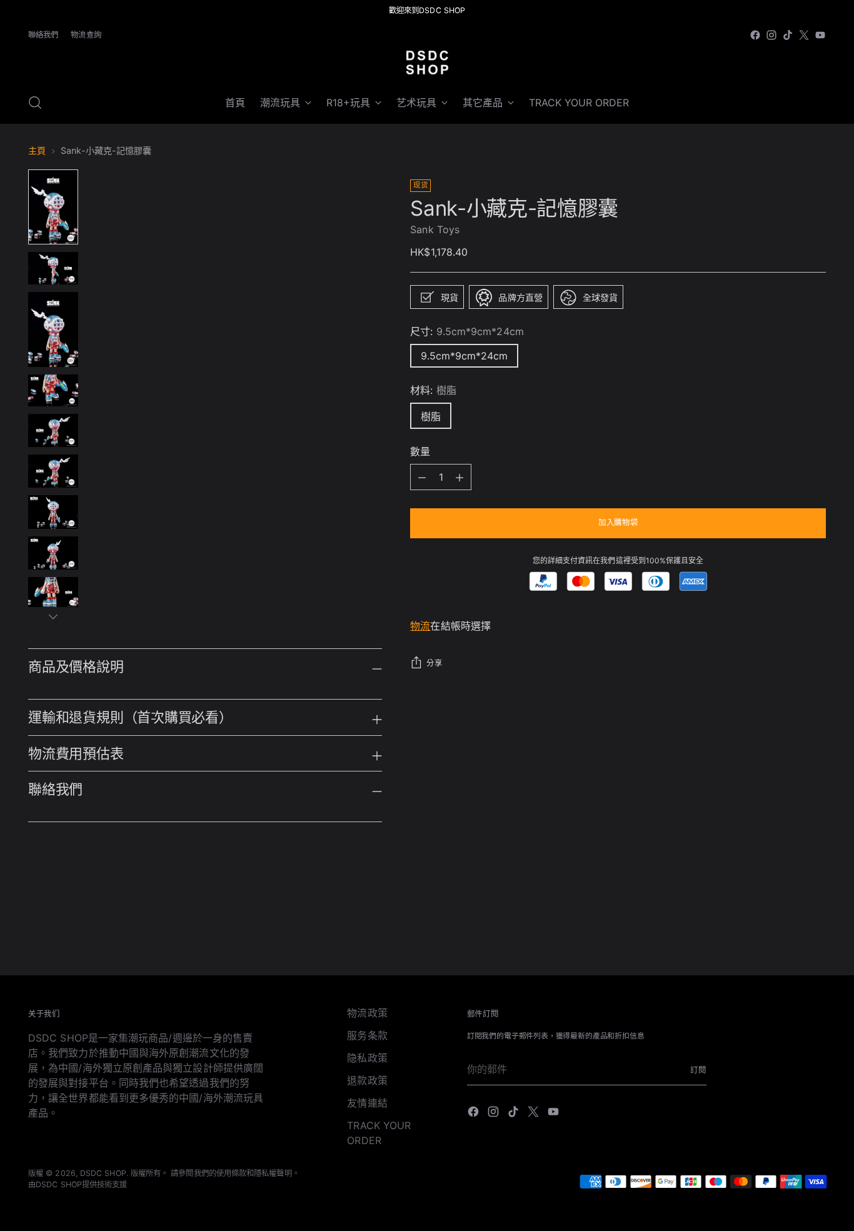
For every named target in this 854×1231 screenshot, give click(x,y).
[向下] (53, 616)
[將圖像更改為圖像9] (53, 592)
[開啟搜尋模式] (35, 102)
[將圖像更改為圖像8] (53, 553)
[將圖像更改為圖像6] (53, 471)
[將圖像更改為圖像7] (53, 511)
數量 (420, 452)
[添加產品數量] (422, 477)
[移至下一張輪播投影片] (815, 931)
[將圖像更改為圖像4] (53, 390)
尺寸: (466, 332)
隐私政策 (367, 1058)
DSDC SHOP (103, 1173)
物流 (420, 626)
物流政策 (367, 1013)
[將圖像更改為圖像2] (53, 268)
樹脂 (431, 417)
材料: (433, 390)
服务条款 (367, 1035)
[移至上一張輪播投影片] (786, 932)
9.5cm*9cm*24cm (464, 356)
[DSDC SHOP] (427, 62)
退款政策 (367, 1080)
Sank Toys (435, 230)
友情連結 (367, 1103)
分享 (434, 663)
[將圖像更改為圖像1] (53, 206)
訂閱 (698, 1070)
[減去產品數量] (459, 477)
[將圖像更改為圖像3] (53, 329)
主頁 (37, 150)
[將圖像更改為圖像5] (53, 430)
